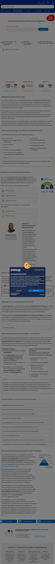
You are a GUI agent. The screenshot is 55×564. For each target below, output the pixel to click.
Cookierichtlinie (14, 294)
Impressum (42, 294)
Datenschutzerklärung (15, 293)
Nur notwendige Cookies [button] (39, 269)
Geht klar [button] (36, 290)
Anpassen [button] (19, 290)
